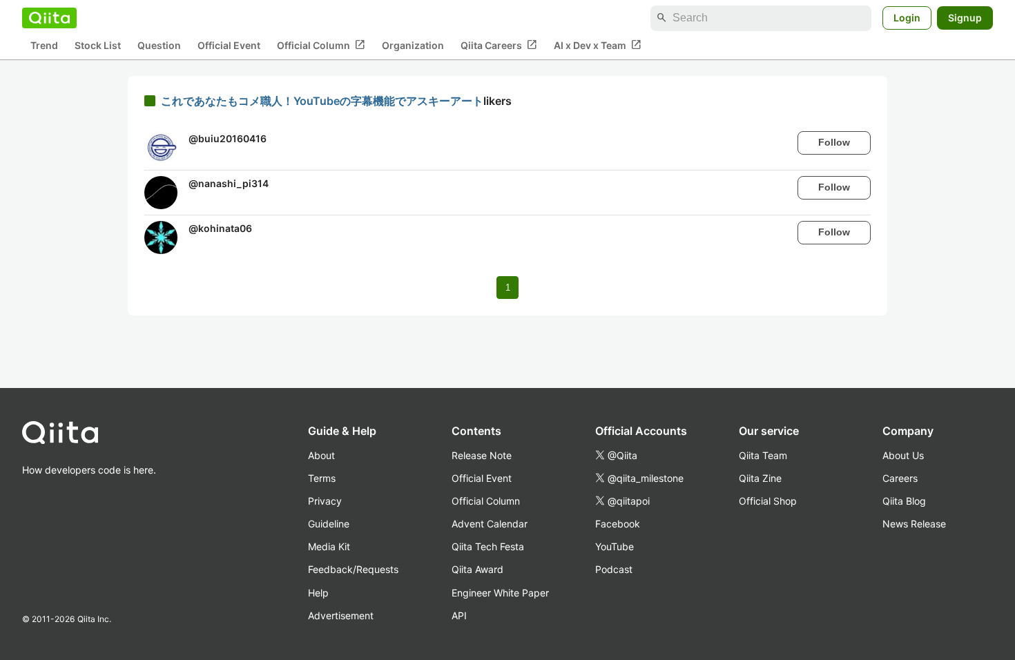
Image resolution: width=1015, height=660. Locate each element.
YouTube (614, 546)
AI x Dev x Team (597, 45)
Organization (413, 45)
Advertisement (341, 615)
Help (318, 593)
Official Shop (768, 501)
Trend (44, 45)
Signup (965, 17)
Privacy (325, 501)
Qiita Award (477, 569)
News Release (914, 524)
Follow (834, 142)
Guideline (328, 524)
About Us (903, 455)
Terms (322, 478)
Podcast (613, 569)
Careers (900, 478)
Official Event (228, 45)
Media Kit (329, 546)
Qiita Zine (760, 478)
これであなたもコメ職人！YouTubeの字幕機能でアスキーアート (322, 101)
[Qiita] (49, 18)
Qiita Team (763, 455)
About (321, 455)
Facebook (617, 524)
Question (159, 45)
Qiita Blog (904, 501)
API (459, 615)
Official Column (321, 45)
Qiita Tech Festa (488, 546)
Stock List (98, 45)
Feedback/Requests (353, 569)
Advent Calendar (490, 524)
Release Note (482, 455)
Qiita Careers (499, 45)
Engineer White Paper (500, 593)
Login (906, 17)
